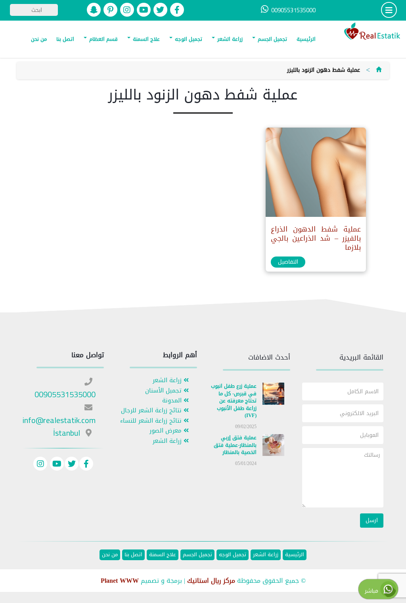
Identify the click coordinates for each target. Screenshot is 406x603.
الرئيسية (306, 39)
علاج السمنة (145, 39)
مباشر (372, 591)
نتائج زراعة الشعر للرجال (152, 410)
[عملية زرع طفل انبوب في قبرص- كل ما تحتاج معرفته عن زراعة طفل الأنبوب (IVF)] (273, 395)
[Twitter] (71, 464)
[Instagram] (40, 464)
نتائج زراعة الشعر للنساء (152, 421)
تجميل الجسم (271, 39)
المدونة (173, 400)
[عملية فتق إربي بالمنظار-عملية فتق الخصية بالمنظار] (273, 447)
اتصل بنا (65, 39)
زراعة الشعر (229, 39)
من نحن (39, 39)
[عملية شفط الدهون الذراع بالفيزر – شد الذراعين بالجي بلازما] (306, 174)
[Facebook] (86, 464)
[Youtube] (56, 464)
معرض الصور (166, 431)
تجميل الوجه (187, 39)
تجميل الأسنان (164, 391)
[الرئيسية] (378, 70)
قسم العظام (103, 39)
